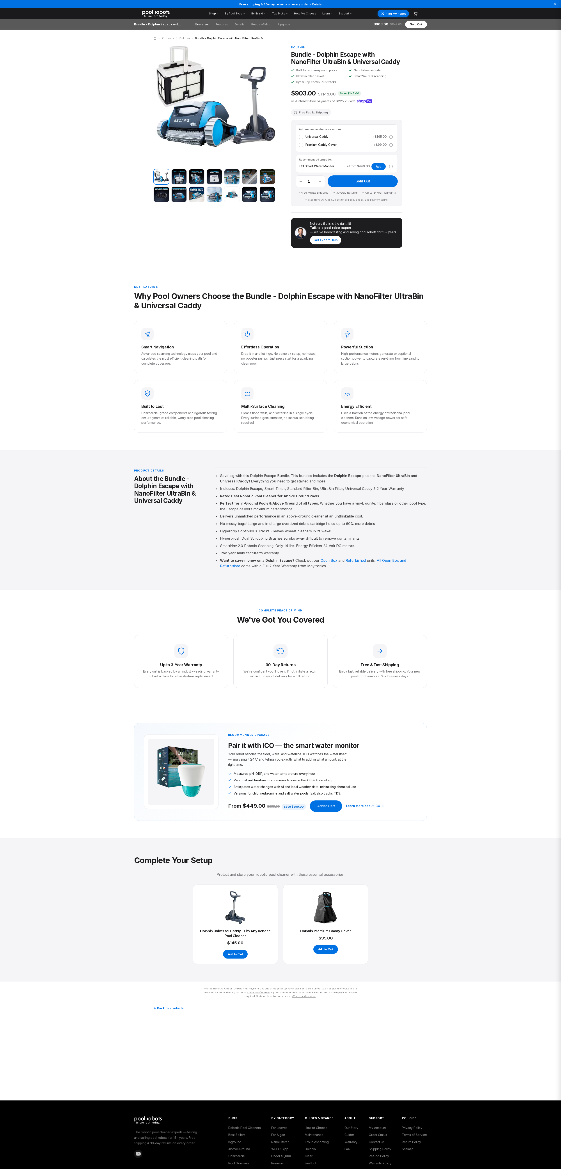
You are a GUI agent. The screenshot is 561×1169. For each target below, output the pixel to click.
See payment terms (376, 199)
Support (344, 13)
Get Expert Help (326, 240)
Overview (202, 24)
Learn (326, 13)
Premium (277, 1163)
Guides (349, 1135)
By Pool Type (233, 13)
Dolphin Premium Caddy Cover (325, 931)
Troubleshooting (317, 1142)
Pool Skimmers (239, 1163)
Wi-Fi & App (279, 1149)
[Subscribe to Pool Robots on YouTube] (138, 1154)
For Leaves (279, 1128)
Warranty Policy (380, 1163)
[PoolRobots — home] (172, 14)
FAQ (347, 1149)
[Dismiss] (555, 4)
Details (317, 4)
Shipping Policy (380, 1149)
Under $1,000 (281, 1156)
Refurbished (356, 560)
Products (168, 38)
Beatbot (310, 1163)
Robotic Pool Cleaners (244, 1128)
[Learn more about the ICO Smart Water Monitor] (390, 166)
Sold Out (416, 24)
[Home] (155, 38)
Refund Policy (379, 1156)
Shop (212, 13)
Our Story (351, 1128)
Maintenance (314, 1135)
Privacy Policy (412, 1128)
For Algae (278, 1135)
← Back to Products (168, 1008)
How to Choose (316, 1128)
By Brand (257, 13)
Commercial (236, 1156)
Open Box (329, 560)
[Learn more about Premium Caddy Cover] (390, 144)
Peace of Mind (261, 24)
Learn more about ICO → (365, 806)
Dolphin (184, 38)
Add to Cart (326, 806)
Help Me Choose (305, 13)
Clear (308, 1156)
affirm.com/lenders (258, 992)
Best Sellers (236, 1135)
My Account (377, 1128)
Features (222, 24)
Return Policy (411, 1142)
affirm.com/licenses (304, 996)
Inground (234, 1142)
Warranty (350, 1142)
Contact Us (377, 1142)
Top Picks (278, 13)
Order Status (378, 1135)
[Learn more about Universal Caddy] (390, 136)
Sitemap (408, 1149)
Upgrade (284, 24)
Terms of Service (414, 1135)
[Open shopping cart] (415, 13)
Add (378, 166)
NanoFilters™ (280, 1142)
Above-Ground (239, 1149)
